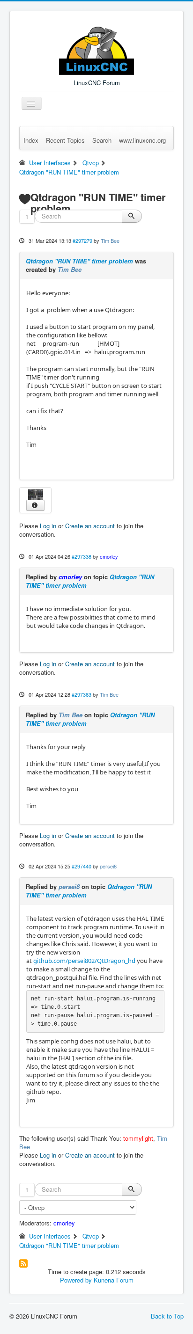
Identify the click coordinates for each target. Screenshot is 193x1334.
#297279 (82, 240)
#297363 (81, 694)
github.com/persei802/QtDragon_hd (84, 960)
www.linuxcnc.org (142, 140)
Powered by (76, 1280)
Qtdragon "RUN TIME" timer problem (79, 260)
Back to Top (167, 1316)
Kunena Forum (114, 1280)
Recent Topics (65, 140)
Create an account (90, 525)
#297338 (81, 556)
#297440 (81, 866)
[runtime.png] (35, 493)
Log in (48, 525)
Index (30, 140)
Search (101, 140)
